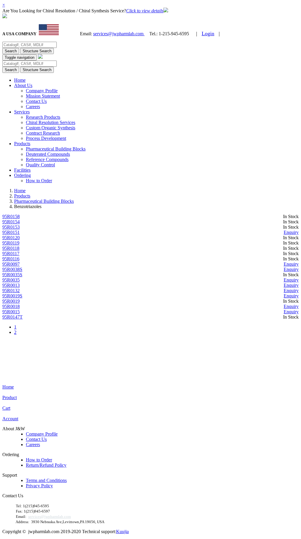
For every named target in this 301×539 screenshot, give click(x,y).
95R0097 (11, 264)
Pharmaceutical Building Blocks (56, 148)
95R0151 (11, 232)
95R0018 (11, 306)
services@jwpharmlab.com (119, 33)
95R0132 (11, 290)
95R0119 (10, 242)
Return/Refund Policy (46, 465)
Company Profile (42, 90)
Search (11, 51)
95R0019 (11, 301)
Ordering (22, 175)
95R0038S (12, 269)
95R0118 (10, 248)
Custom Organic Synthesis (50, 127)
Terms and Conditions (46, 480)
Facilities (22, 170)
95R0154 (11, 221)
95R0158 (11, 216)
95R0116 (10, 258)
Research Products (43, 117)
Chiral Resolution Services (50, 122)
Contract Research (43, 132)
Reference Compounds (47, 159)
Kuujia (122, 531)
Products (22, 143)
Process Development (46, 138)
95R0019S (12, 295)
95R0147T (12, 316)
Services (22, 111)
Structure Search (37, 51)
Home (20, 80)
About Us (23, 85)
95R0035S (12, 274)
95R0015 (11, 311)
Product (9, 397)
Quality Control (40, 164)
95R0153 (11, 227)
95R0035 (11, 279)
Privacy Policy (39, 485)
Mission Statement (43, 95)
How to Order (39, 180)
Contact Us (36, 101)
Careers (33, 106)
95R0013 (11, 285)
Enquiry (291, 232)
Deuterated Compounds (48, 154)
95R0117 (10, 253)
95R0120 (11, 237)
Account (10, 418)
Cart (6, 408)
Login (208, 33)
